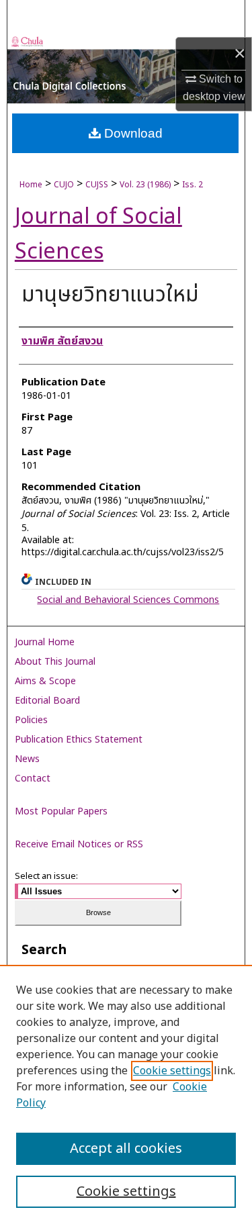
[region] (126, 1094)
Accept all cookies (126, 1149)
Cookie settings (172, 1071)
